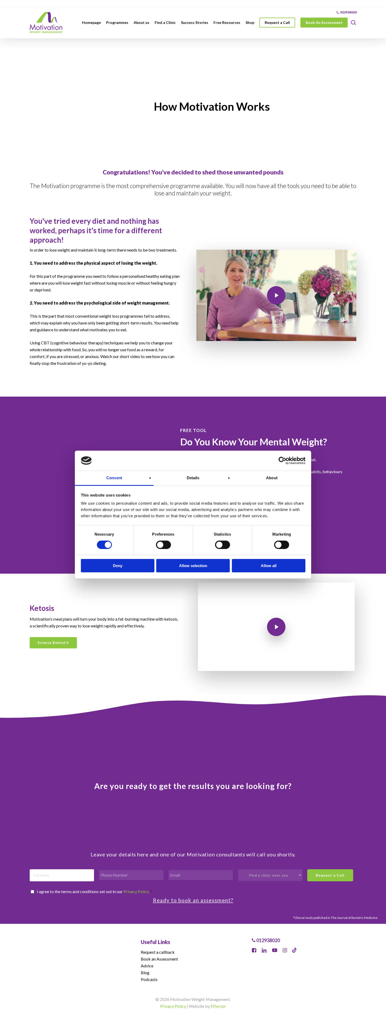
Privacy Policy (136, 891)
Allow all (269, 565)
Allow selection (193, 565)
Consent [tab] (114, 478)
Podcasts (149, 979)
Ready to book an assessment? (193, 900)
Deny (117, 565)
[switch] (163, 545)
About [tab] (272, 478)
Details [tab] (193, 478)
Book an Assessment (159, 958)
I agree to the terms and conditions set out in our (94, 891)
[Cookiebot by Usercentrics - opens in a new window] (282, 461)
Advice (147, 965)
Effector (218, 1006)
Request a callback (158, 952)
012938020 (267, 940)
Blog (145, 972)
